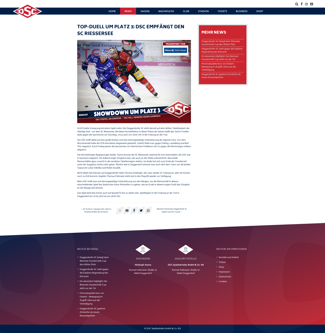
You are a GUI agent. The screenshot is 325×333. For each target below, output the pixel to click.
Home (112, 12)
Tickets (222, 12)
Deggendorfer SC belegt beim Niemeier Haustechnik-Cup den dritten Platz (220, 43)
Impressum (224, 272)
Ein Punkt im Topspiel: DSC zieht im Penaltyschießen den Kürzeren (97, 210)
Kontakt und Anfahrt (229, 257)
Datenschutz (225, 277)
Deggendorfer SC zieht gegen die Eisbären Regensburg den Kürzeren (222, 50)
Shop (259, 12)
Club (186, 12)
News (128, 12)
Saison (145, 12)
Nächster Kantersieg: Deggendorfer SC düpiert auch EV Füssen (172, 210)
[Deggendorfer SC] (27, 18)
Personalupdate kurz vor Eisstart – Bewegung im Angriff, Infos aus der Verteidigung (218, 67)
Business (241, 12)
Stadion (203, 12)
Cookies (223, 281)
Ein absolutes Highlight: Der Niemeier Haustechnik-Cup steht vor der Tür (219, 58)
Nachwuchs (166, 12)
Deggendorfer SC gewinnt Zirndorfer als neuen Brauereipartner (221, 76)
